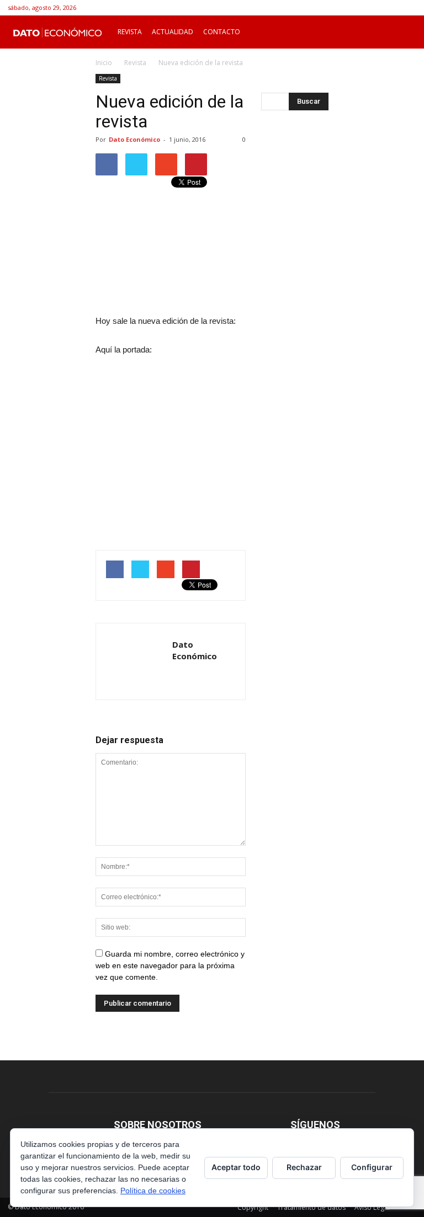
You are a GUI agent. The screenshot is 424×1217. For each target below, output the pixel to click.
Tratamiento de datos (311, 1207)
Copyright (252, 1207)
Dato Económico (134, 139)
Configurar (372, 1167)
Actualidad (172, 31)
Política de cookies (153, 1190)
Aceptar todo (236, 1167)
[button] (403, 32)
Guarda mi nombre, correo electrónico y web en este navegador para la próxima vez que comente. (170, 965)
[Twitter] (408, 7)
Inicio (104, 62)
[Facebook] (389, 7)
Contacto (221, 31)
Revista (130, 31)
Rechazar (304, 1167)
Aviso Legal (372, 1207)
